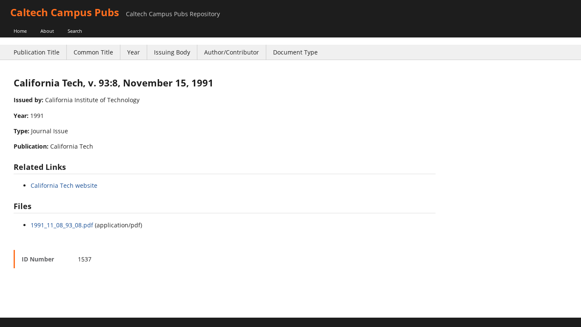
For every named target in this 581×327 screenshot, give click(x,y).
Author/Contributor (231, 52)
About (47, 31)
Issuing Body (172, 52)
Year (133, 52)
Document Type (295, 52)
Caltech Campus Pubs (64, 12)
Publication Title (37, 52)
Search (75, 31)
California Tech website (64, 185)
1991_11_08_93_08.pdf (62, 225)
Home (20, 31)
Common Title (93, 52)
